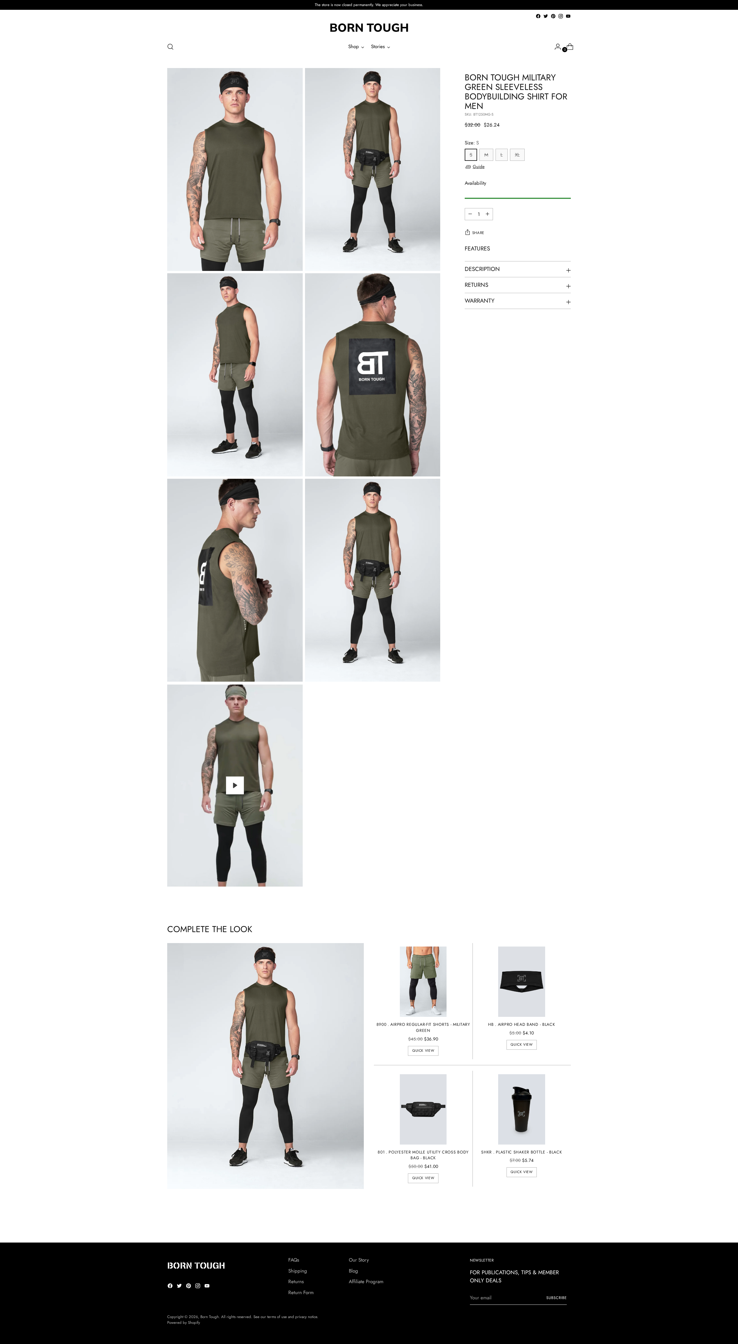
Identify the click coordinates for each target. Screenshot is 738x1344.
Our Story (359, 1259)
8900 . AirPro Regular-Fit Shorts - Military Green (423, 1027)
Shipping (297, 1270)
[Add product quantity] (470, 214)
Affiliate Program (366, 1281)
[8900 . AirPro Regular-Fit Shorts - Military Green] (423, 982)
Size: (472, 142)
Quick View (423, 1050)
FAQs (293, 1259)
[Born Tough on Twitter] (545, 16)
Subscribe (556, 1297)
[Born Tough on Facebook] (538, 16)
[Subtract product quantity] (487, 214)
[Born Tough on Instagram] (560, 16)
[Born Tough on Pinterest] (553, 16)
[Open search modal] (170, 46)
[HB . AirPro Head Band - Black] (521, 982)
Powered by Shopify (183, 1322)
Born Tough (209, 1317)
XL (517, 154)
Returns (296, 1281)
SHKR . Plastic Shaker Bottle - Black (521, 1152)
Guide (479, 166)
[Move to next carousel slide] (566, 1223)
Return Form (301, 1292)
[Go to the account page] (555, 46)
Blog (353, 1270)
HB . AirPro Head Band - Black (521, 1024)
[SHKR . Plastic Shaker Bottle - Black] (521, 1109)
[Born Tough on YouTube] (568, 16)
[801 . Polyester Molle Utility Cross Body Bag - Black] (423, 1109)
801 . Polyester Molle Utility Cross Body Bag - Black (423, 1155)
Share (478, 232)
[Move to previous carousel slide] (553, 1223)
